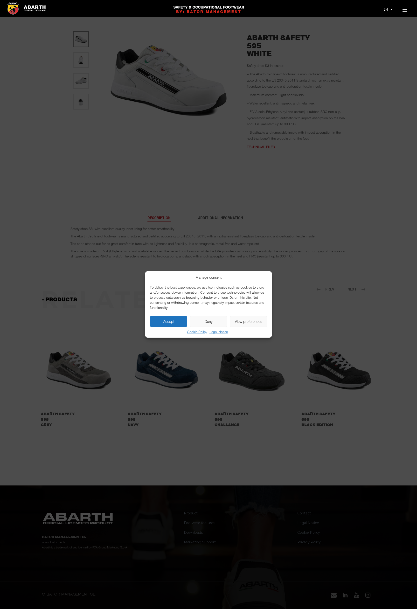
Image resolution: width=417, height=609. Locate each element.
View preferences (248, 321)
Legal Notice (218, 332)
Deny (209, 321)
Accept (168, 321)
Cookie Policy (197, 332)
